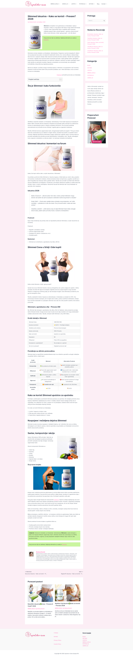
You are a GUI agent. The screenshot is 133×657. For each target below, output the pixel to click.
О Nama (56, 632)
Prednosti (59, 75)
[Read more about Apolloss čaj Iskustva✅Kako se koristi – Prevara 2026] (67, 592)
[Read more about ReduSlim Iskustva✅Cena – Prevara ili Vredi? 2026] (40, 593)
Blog (98, 4)
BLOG (88, 65)
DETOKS (91, 4)
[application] (59, 4)
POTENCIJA (82, 4)
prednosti (56, 499)
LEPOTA (73, 4)
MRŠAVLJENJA (55, 4)
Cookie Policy (57, 644)
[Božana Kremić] (31, 554)
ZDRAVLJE (65, 4)
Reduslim (46, 39)
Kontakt (104, 4)
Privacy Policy (57, 640)
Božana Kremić (40, 552)
